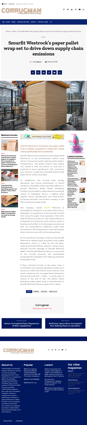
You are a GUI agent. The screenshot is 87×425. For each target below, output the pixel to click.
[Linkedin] (72, 10)
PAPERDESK (73, 380)
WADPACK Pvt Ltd (30, 383)
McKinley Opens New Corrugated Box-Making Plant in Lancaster (65, 324)
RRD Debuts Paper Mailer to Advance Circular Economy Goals (8, 214)
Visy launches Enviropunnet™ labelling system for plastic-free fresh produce (9, 188)
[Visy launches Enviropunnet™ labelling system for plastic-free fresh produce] (9, 175)
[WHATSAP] (84, 10)
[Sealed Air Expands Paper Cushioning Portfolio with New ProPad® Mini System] (82, 200)
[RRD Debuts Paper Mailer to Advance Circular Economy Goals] (9, 201)
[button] (51, 22)
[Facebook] (64, 10)
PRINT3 (70, 371)
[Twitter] (76, 10)
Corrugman (37, 62)
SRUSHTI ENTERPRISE (31, 379)
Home (8, 31)
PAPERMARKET (74, 388)
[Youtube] (80, 10)
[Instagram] (68, 10)
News (14, 31)
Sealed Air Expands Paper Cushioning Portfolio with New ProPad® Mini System (73, 203)
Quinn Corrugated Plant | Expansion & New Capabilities (21, 324)
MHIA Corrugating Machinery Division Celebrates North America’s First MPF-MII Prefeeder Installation (32, 372)
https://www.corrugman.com (42, 308)
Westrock (53, 292)
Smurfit (44, 292)
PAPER (36, 292)
